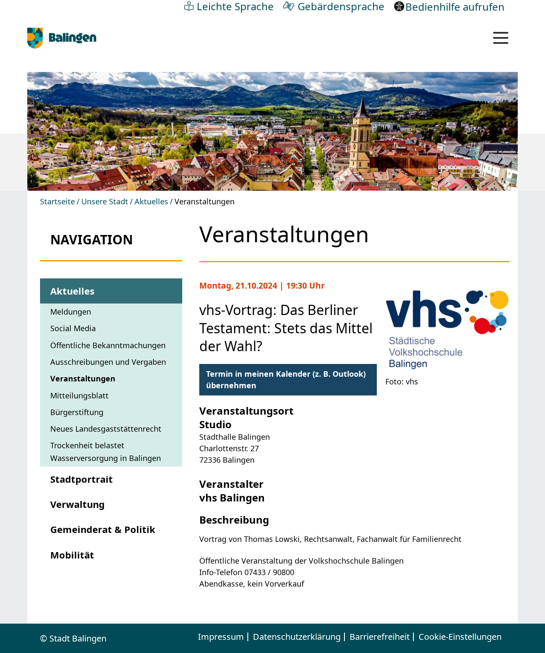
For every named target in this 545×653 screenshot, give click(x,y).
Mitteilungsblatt (79, 395)
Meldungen (70, 311)
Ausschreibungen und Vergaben (108, 362)
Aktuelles (151, 201)
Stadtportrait (81, 479)
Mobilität (72, 554)
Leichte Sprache (235, 6)
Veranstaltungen (82, 378)
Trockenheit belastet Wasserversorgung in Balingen (105, 451)
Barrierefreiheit (380, 637)
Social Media (73, 328)
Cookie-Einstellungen (460, 637)
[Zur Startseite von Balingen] (61, 38)
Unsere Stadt (104, 201)
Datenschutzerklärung (297, 637)
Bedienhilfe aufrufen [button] (455, 6)
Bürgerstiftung (76, 412)
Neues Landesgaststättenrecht (105, 429)
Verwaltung (77, 504)
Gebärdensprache (341, 6)
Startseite (57, 201)
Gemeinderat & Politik (102, 529)
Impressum (221, 637)
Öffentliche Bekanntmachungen (108, 345)
